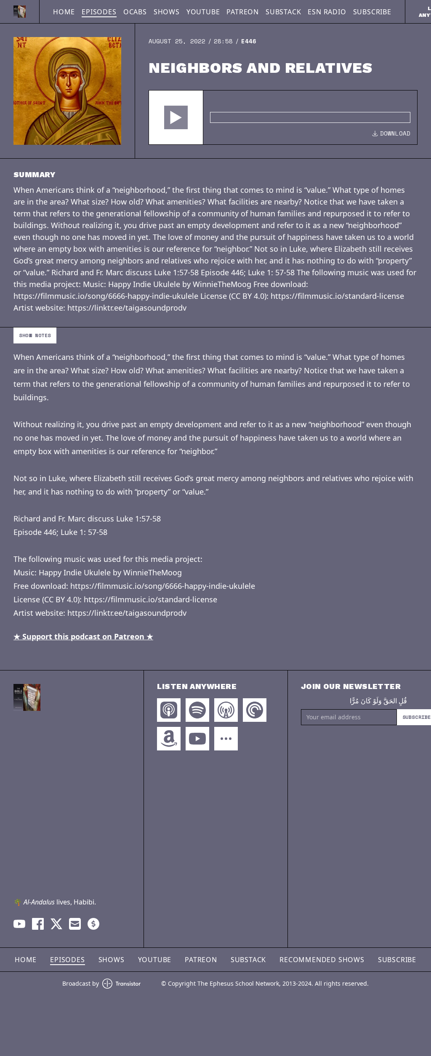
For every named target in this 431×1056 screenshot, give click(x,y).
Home (64, 11)
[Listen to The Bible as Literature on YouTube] (197, 738)
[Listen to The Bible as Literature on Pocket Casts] (254, 710)
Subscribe (372, 11)
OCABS (135, 11)
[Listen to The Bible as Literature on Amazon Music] (169, 738)
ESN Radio (327, 11)
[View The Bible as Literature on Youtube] (19, 924)
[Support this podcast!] (93, 924)
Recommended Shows (321, 959)
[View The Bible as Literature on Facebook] (38, 924)
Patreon (242, 11)
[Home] (19, 11)
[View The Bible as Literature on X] (56, 924)
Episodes (99, 11)
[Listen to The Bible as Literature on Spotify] (197, 710)
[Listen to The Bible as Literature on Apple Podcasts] (169, 710)
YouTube (203, 11)
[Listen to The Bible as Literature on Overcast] (226, 710)
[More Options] (226, 738)
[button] (176, 117)
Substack (283, 11)
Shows (167, 11)
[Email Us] (75, 924)
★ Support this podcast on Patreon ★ (83, 636)
